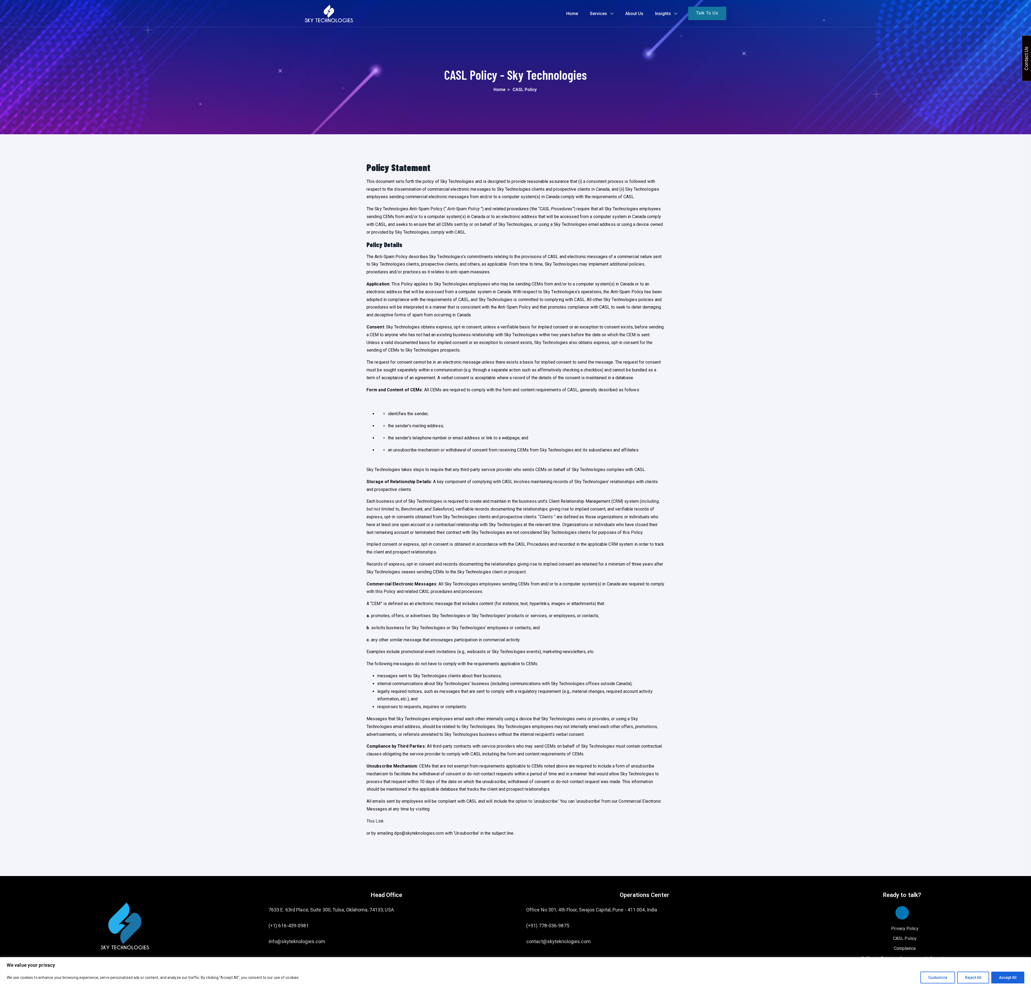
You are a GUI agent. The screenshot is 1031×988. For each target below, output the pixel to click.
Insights (663, 13)
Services (598, 13)
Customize (937, 977)
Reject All (973, 977)
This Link (375, 821)
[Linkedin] (902, 913)
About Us (634, 13)
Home (572, 13)
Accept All (1008, 977)
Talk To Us (707, 13)
